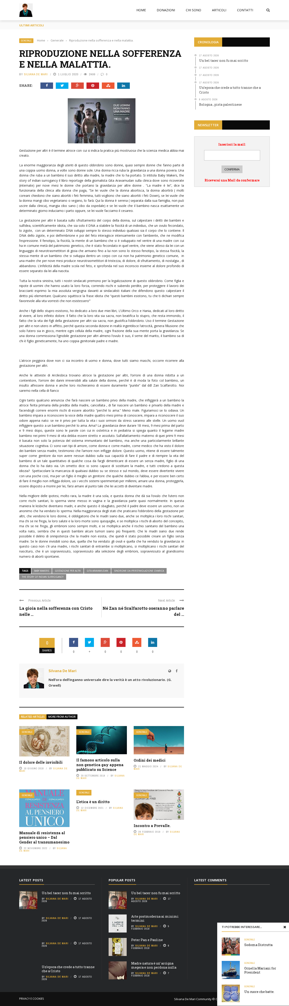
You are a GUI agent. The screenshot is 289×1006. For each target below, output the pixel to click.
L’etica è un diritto (93, 801)
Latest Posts (31, 880)
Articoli (219, 10)
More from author (62, 717)
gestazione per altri (68, 570)
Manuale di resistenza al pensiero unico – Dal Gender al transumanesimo (44, 837)
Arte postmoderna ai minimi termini (155, 918)
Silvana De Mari (36, 74)
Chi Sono (193, 10)
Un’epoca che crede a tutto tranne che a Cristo (68, 969)
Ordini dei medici (149, 760)
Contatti (245, 10)
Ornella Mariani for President (260, 970)
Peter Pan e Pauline (147, 940)
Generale (26, 40)
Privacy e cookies (31, 999)
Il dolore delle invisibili (41, 762)
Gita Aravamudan (97, 570)
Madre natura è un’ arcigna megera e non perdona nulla (153, 965)
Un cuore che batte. (259, 992)
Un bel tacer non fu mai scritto (66, 893)
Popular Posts (122, 880)
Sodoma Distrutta (258, 945)
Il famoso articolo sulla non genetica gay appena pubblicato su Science (100, 765)
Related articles (33, 717)
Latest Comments (210, 880)
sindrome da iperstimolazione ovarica (139, 570)
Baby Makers (41, 570)
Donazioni (166, 10)
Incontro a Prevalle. (152, 825)
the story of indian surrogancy (42, 576)
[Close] (284, 927)
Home (141, 10)
